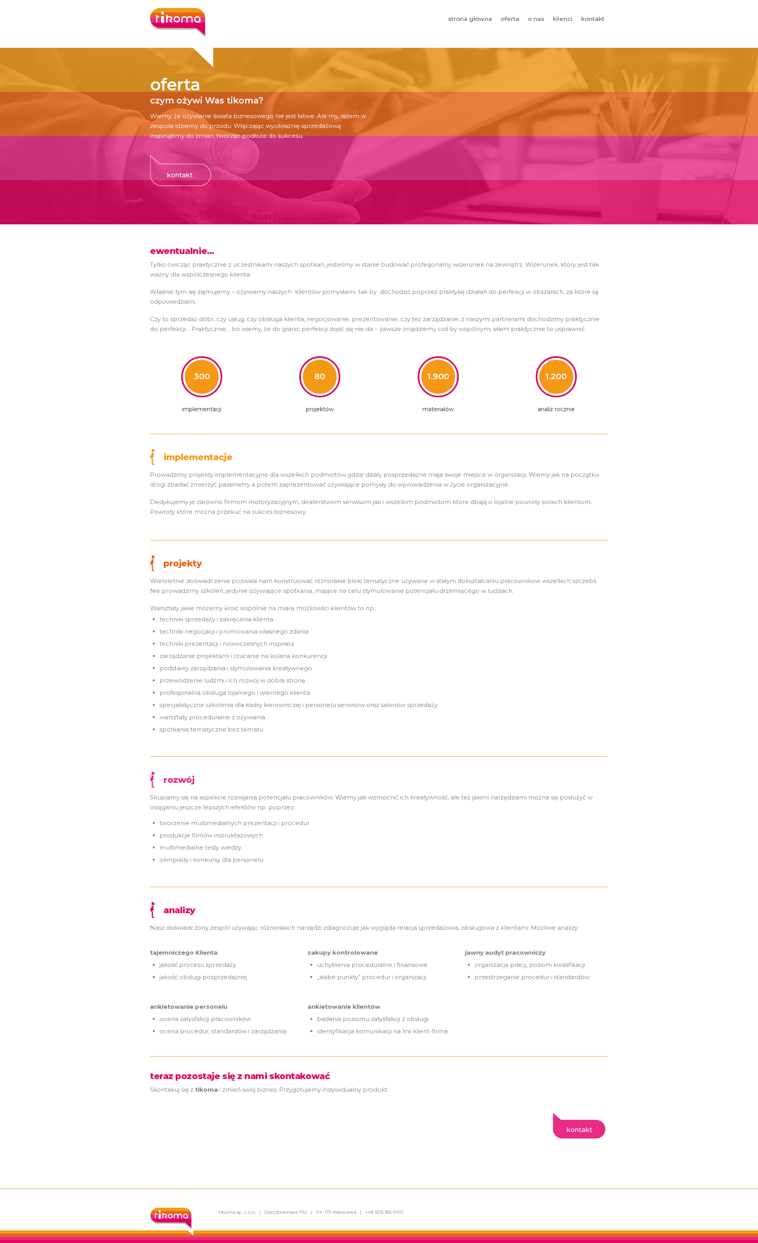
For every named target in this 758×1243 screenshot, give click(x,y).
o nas (536, 19)
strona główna (470, 19)
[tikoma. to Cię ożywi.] (177, 33)
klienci (562, 19)
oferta (510, 19)
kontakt (592, 19)
